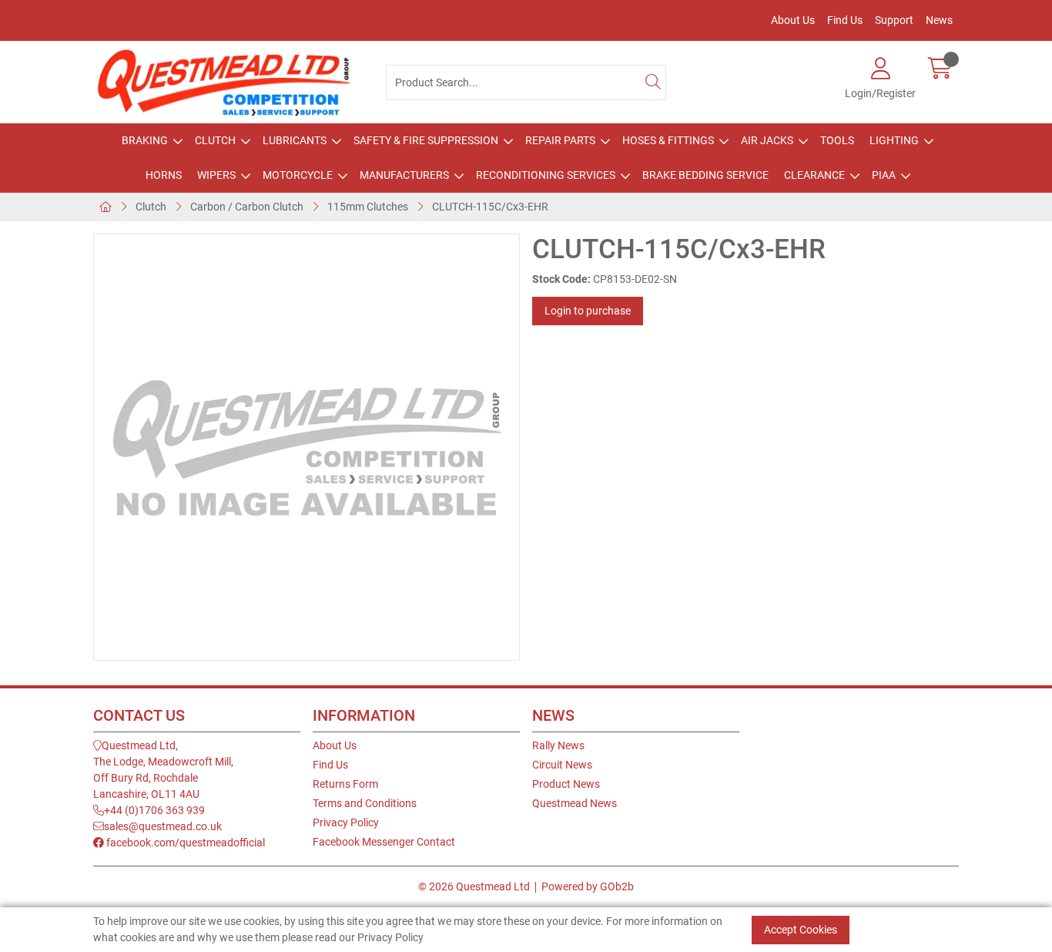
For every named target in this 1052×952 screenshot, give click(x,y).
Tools (837, 140)
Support (894, 20)
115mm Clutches (367, 206)
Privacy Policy (346, 822)
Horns (164, 175)
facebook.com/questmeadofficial (184, 842)
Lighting (894, 140)
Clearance (814, 175)
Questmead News (574, 803)
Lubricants (295, 140)
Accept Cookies (800, 929)
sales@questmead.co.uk (163, 826)
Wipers (216, 175)
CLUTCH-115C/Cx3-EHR (490, 206)
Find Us (845, 20)
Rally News (558, 745)
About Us (793, 20)
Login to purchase (587, 310)
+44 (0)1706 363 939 (154, 810)
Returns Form (345, 784)
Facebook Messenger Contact (384, 842)
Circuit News (562, 765)
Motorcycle (298, 175)
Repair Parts (560, 140)
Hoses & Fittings (668, 140)
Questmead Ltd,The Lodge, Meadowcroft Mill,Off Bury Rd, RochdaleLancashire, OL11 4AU (163, 769)
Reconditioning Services (545, 175)
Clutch (215, 140)
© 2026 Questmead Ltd (474, 886)
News (939, 20)
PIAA (884, 175)
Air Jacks (767, 140)
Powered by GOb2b (587, 886)
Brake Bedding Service (705, 175)
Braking (145, 140)
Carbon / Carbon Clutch (246, 206)
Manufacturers (404, 175)
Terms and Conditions (365, 803)
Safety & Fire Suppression (425, 140)
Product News (566, 784)
